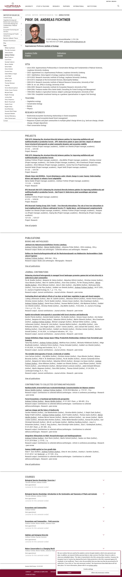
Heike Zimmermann (10, 118)
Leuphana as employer (41, 572)
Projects (28, 56)
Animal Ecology (7, 17)
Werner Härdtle (9, 64)
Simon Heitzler (9, 69)
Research (56, 6)
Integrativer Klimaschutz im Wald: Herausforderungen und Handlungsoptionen (53, 436)
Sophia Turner (9, 104)
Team (5, 45)
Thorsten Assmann (10, 50)
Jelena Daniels (9, 52)
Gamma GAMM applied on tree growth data (40, 449)
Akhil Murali (8, 81)
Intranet (53, 572)
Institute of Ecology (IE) (11, 15)
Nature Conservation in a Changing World (40, 549)
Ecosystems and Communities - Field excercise (42, 521)
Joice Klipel (8, 76)
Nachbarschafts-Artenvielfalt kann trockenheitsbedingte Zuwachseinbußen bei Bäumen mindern (60, 388)
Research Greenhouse (9, 40)
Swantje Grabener (10, 62)
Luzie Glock (8, 59)
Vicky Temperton (9, 99)
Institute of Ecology (52, 46)
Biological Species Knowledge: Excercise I (40, 480)
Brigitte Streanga (9, 95)
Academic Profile (31, 53)
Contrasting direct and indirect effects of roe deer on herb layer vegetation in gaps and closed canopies (62, 296)
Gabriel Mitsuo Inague (11, 74)
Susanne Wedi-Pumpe (11, 111)
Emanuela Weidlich (10, 113)
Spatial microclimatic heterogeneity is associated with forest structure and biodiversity (56, 315)
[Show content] (103, 480)
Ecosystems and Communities (36, 508)
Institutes (35, 15)
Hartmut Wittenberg (10, 116)
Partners (66, 6)
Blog (4, 43)
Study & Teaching (42, 6)
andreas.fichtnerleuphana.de (74, 42)
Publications (61, 53)
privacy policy (93, 565)
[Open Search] (118, 5)
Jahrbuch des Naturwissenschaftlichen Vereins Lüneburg (45, 245)
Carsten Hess (8, 71)
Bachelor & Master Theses (10, 38)
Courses (60, 56)
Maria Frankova (9, 57)
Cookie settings (88, 569)
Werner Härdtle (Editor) (52, 247)
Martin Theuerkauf (10, 102)
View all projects (31, 225)
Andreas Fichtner (9, 55)
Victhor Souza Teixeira (11, 90)
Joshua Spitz (8, 97)
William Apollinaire (10, 48)
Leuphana (28, 15)
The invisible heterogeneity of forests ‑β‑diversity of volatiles (47, 354)
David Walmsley (9, 109)
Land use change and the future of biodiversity (42, 410)
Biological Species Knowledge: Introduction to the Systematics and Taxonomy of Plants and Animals (61, 494)
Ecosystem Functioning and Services (10, 30)
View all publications (32, 266)
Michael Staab (9, 92)
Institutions (92, 6)
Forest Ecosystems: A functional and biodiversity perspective (47, 399)
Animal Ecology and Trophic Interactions (11, 35)
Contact (5, 121)
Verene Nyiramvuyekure (11, 88)
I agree (69, 573)
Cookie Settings (30, 574)
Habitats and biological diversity (36, 535)
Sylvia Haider (8, 66)
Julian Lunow (8, 78)
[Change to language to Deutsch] (108, 1)
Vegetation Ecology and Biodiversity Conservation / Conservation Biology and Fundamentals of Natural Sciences (10, 23)
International (78, 6)
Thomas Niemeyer (10, 83)
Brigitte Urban (8, 106)
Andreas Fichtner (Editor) (34, 247)
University (29, 6)
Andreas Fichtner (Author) (34, 258)
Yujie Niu (7, 85)
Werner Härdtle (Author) (33, 390)
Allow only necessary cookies (100, 573)
